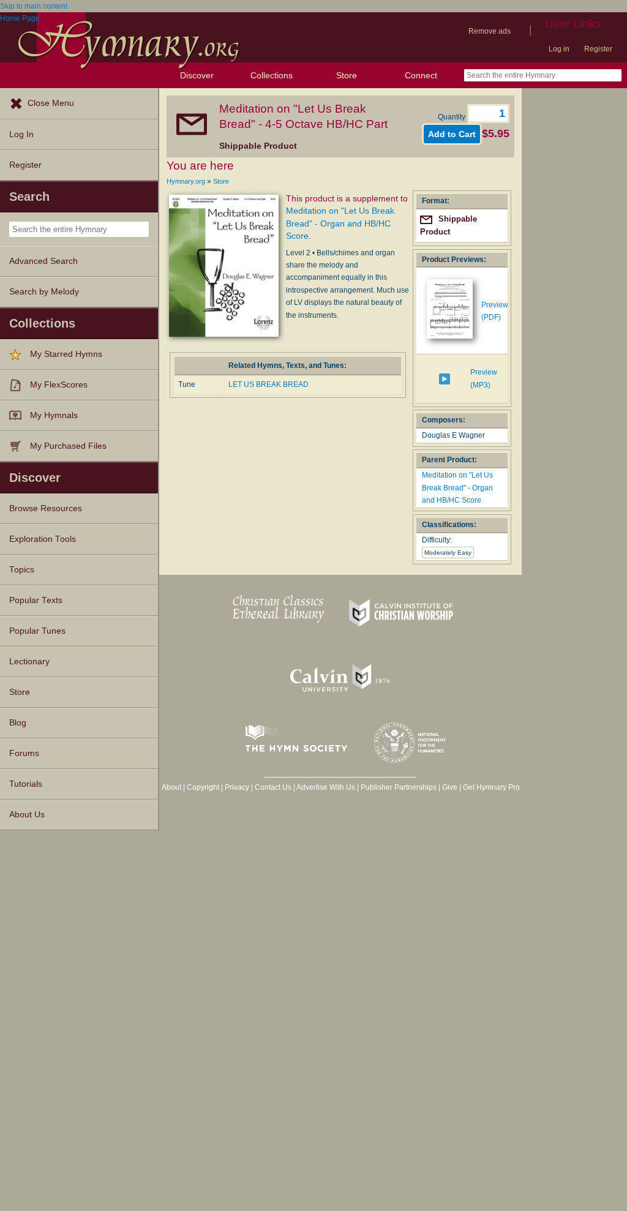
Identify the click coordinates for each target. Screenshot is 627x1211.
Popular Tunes (37, 630)
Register (598, 49)
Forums (24, 753)
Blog (17, 722)
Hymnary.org (186, 181)
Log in (559, 49)
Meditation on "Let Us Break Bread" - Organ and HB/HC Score (340, 223)
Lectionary (29, 661)
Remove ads (489, 31)
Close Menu (51, 103)
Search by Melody (44, 291)
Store (346, 75)
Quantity (452, 117)
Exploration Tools (42, 539)
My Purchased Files (68, 446)
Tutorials (25, 784)
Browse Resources (45, 508)
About (171, 787)
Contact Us (273, 787)
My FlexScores (59, 384)
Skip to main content (33, 6)
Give (449, 787)
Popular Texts (35, 600)
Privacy (237, 787)
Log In (21, 134)
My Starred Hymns (66, 354)
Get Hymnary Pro (491, 787)
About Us (27, 814)
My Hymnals (54, 415)
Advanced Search (43, 261)
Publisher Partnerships (399, 787)
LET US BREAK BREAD (268, 384)
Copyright (203, 787)
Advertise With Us (325, 787)
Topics (21, 569)
